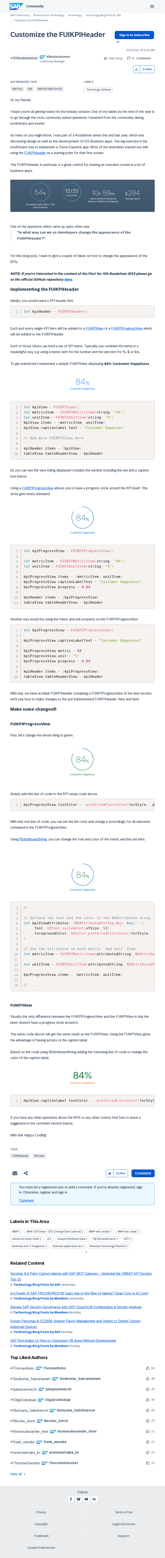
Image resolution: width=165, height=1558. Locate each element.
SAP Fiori (17, 88)
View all (16, 1474)
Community (35, 6)
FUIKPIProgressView (127, 328)
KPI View (39, 1155)
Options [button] (117, 42)
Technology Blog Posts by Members (41, 1298)
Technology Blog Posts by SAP (103, 15)
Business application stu (67, 1246)
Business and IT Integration (28, 1246)
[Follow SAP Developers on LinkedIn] (94, 1499)
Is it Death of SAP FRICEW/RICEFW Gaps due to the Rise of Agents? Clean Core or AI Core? (79, 1293)
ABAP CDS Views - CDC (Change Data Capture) (53, 1231)
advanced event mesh (25, 1238)
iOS (30, 88)
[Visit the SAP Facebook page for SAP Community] (71, 1499)
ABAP (15, 1231)
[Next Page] (86, 1252)
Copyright (41, 1524)
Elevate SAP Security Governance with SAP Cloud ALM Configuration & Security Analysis (76, 1307)
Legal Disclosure (123, 1524)
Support (124, 1536)
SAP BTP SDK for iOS (50, 88)
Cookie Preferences (41, 1547)
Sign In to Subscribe (134, 35)
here (68, 279)
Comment (26, 1200)
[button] (136, 69)
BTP (126, 1238)
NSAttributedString (33, 839)
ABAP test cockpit (99, 1231)
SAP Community (19, 15)
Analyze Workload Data (71, 1238)
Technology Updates (98, 89)
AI (48, 1238)
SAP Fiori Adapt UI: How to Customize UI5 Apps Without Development (63, 1340)
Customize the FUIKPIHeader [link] (31, 20)
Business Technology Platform (108, 1246)
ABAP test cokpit (127, 1231)
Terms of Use (124, 1512)
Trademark (41, 1536)
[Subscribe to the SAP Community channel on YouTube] (86, 1499)
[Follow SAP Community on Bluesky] (78, 1499)
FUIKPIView (95, 328)
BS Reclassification (104, 1238)
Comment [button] (143, 1173)
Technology (75, 15)
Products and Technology (48, 15)
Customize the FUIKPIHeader (57, 34)
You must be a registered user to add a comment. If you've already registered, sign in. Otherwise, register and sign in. (80, 1189)
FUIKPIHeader (35, 153)
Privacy (41, 1512)
